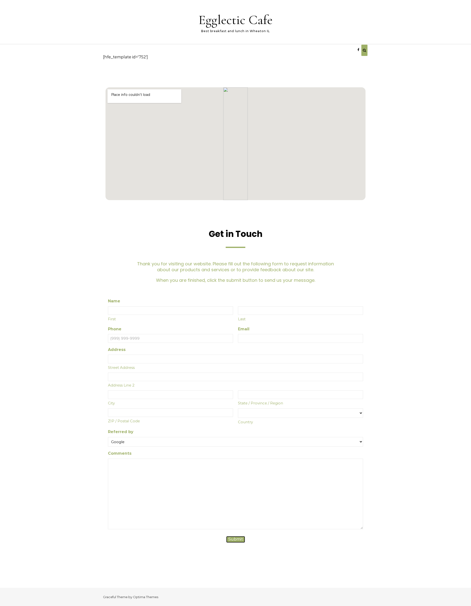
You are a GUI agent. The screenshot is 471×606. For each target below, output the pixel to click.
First (112, 319)
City (111, 403)
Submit (235, 539)
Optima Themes (145, 597)
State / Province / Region (260, 403)
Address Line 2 (121, 385)
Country (245, 422)
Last (242, 319)
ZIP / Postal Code (124, 421)
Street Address (121, 367)
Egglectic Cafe (235, 20)
